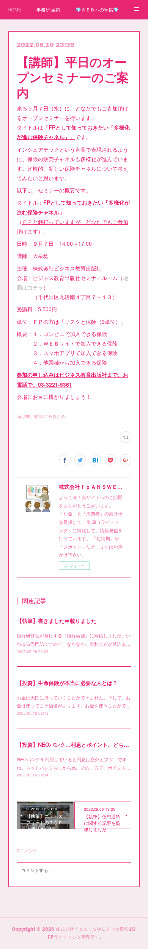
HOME (14, 9)
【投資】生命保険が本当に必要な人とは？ (67, 683)
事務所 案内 (48, 9)
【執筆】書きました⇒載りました (56, 620)
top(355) (24, 416)
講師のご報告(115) (50, 416)
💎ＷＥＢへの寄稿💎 (97, 9)
